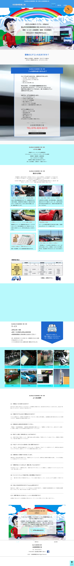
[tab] (37, 452)
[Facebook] (48, 552)
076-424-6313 (38, 549)
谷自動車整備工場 (18, 4)
